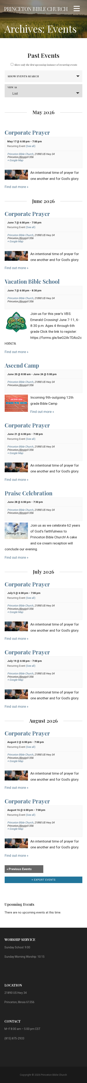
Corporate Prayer (27, 132)
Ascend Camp (22, 365)
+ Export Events (43, 879)
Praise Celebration (28, 493)
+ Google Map (15, 160)
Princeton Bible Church (36, 8)
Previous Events (19, 869)
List (15, 94)
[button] (76, 9)
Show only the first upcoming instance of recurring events (45, 64)
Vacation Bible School (32, 281)
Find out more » (16, 187)
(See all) (30, 146)
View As (12, 87)
